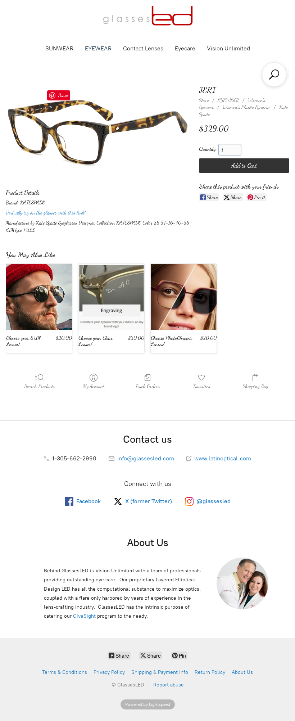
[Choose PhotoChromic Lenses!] (184, 297)
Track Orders (147, 386)
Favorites (201, 386)
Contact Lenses (143, 48)
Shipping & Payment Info (159, 672)
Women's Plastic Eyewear (246, 107)
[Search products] (274, 74)
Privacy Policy (109, 672)
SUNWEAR (59, 48)
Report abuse (168, 685)
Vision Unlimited (228, 48)
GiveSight (84, 616)
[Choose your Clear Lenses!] (111, 297)
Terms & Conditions (64, 672)
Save (63, 95)
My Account (93, 386)
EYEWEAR (98, 48)
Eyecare (185, 48)
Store (204, 100)
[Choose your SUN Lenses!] (39, 297)
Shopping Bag (255, 386)
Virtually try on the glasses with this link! (46, 212)
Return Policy (210, 672)
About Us (242, 672)
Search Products (39, 386)
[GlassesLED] (148, 16)
